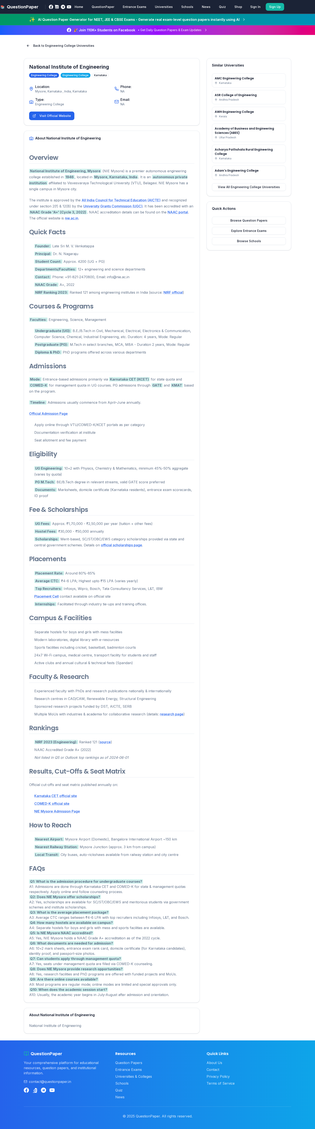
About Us (214, 1063)
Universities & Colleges (133, 1076)
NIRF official (173, 292)
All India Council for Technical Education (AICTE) (121, 200)
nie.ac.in (71, 218)
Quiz (222, 7)
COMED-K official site (51, 803)
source (105, 742)
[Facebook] (51, 7)
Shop (238, 7)
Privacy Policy (218, 1076)
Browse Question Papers (248, 220)
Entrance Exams (134, 7)
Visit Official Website (55, 116)
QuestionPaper (103, 7)
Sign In (255, 7)
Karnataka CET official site (55, 796)
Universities (164, 7)
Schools (187, 7)
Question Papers (128, 1063)
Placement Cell (46, 596)
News (206, 7)
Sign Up (275, 7)
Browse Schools (249, 241)
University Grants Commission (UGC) (112, 206)
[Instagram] (57, 7)
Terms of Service (221, 1083)
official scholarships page (121, 545)
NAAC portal (178, 212)
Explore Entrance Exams (249, 231)
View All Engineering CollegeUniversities (249, 187)
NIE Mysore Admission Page (57, 811)
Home (79, 7)
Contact (213, 1069)
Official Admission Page (48, 413)
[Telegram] (63, 7)
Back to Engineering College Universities (63, 45)
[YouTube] (69, 7)
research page (171, 714)
